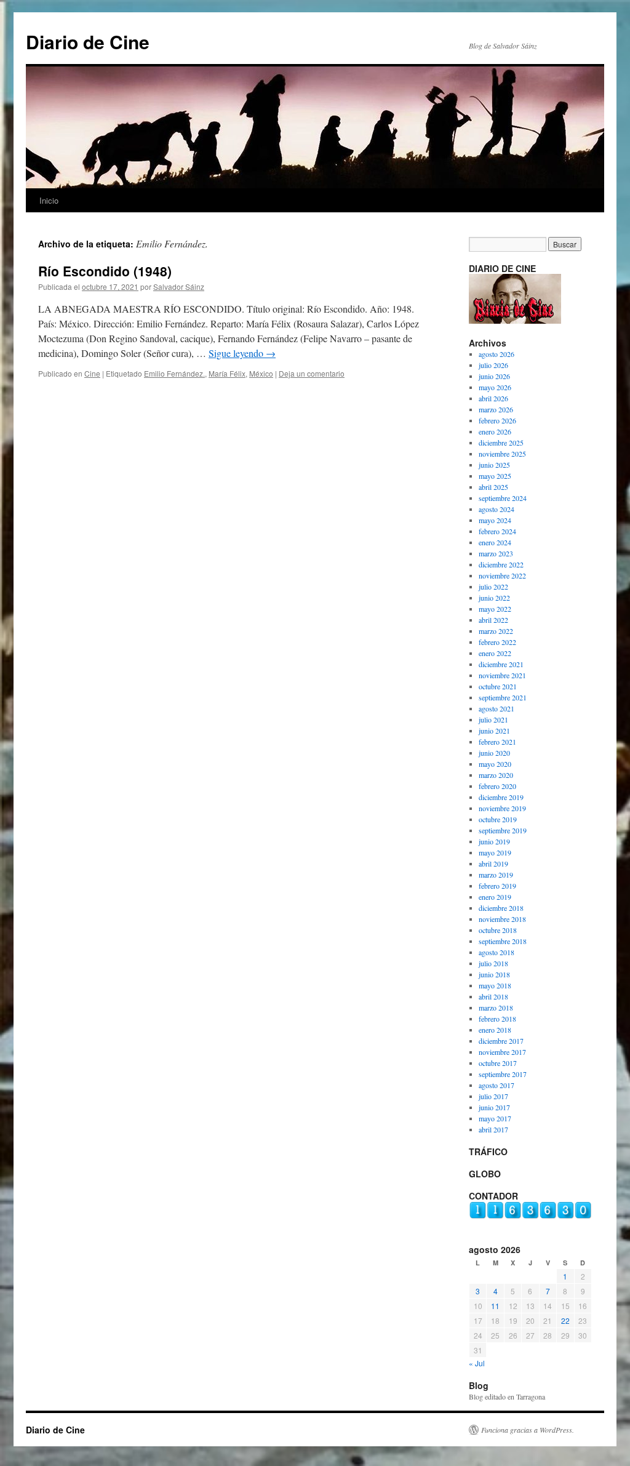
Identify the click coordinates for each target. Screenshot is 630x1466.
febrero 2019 (497, 886)
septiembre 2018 (503, 941)
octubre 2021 (498, 686)
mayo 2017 (495, 1118)
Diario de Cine (88, 41)
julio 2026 (493, 365)
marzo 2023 (496, 553)
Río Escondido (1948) (105, 271)
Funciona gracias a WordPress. (527, 1430)
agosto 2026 (496, 354)
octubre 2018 (498, 930)
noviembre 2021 (502, 675)
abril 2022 (493, 620)
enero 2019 (495, 897)
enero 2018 (495, 1030)
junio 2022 (494, 598)
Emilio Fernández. (174, 373)
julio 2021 (493, 719)
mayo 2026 (495, 387)
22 (565, 1320)
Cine (92, 373)
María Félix (227, 373)
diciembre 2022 (501, 564)
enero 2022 (495, 653)
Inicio (48, 200)
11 (495, 1305)
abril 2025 (493, 487)
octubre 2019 (498, 819)
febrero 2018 (497, 1018)
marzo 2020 (496, 775)
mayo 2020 (495, 764)
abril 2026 (493, 398)
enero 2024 (495, 542)
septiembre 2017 (503, 1074)
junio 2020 (494, 753)
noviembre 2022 (502, 575)
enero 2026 (495, 431)
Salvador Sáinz (178, 286)
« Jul (477, 1363)
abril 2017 (493, 1129)
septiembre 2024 (503, 498)
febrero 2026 (497, 420)
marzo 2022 (496, 631)
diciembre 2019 (501, 797)
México (261, 373)
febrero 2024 (497, 531)
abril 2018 (493, 996)
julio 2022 (493, 586)
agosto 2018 (496, 952)
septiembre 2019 (503, 830)
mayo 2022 (495, 609)
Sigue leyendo (242, 352)
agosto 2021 (496, 708)
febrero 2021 (497, 742)
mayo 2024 (495, 520)
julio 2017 (493, 1096)
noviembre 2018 (502, 919)
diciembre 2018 (501, 908)
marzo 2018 (496, 1007)
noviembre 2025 (502, 454)
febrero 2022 (497, 642)
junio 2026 (494, 376)
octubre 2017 (498, 1063)
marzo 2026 (496, 409)
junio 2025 (494, 465)
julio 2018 (493, 963)
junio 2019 (494, 841)
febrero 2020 (497, 786)
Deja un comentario (312, 373)
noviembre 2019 (502, 808)
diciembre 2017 (501, 1041)
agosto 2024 (496, 509)
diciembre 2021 (501, 664)
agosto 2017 (496, 1085)
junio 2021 (494, 730)
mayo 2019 (495, 852)
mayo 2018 (495, 985)
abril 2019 (493, 863)
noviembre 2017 (502, 1052)
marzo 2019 (496, 874)
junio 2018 (494, 974)
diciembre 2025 (501, 442)
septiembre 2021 (503, 697)
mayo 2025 (495, 476)
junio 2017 (494, 1107)
